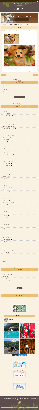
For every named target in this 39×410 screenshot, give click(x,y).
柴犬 (3, 254)
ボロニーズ (4, 228)
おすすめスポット (33, 398)
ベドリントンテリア (6, 211)
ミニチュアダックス (6, 237)
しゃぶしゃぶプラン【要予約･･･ (8, 274)
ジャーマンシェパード (6, 159)
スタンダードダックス (6, 163)
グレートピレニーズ (6, 137)
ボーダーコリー (5, 215)
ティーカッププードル (6, 174)
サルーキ (4, 150)
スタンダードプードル (6, 165)
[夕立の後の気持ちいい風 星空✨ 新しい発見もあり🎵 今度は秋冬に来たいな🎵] (27, 330)
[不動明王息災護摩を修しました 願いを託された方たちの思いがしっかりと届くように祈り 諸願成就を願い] (27, 346)
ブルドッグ (4, 204)
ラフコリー (4, 248)
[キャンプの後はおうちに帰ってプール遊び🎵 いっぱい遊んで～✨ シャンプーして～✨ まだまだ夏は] (11, 330)
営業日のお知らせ (5, 278)
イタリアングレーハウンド (7, 115)
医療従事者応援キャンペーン (12, 68)
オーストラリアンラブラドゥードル (8, 128)
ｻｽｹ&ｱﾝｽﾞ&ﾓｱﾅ (5, 85)
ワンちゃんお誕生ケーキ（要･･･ (8, 285)
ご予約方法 (21, 398)
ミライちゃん (5, 93)
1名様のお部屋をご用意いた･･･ (8, 276)
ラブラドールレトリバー (7, 250)
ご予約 (25, 398)
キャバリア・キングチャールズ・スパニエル (10, 135)
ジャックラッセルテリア (7, 161)
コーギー (4, 141)
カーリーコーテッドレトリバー (8, 130)
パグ (3, 189)
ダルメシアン (5, 167)
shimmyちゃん (5, 91)
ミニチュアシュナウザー (7, 235)
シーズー (4, 152)
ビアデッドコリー (5, 198)
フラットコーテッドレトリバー (8, 202)
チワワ (4, 172)
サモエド (4, 148)
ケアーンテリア (5, 139)
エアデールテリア (5, 122)
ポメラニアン (5, 224)
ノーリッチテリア (5, 185)
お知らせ (4, 298)
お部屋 (15, 398)
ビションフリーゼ (5, 200)
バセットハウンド (5, 191)
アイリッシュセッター (6, 111)
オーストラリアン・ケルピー (7, 124)
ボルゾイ (4, 226)
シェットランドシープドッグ (7, 154)
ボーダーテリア (5, 217)
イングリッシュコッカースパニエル (8, 117)
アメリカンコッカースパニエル (8, 113)
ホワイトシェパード (6, 230)
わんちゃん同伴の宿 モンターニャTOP (7, 24)
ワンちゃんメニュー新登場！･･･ (8, 280)
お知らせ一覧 (19, 288)
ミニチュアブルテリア (6, 243)
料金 (17, 398)
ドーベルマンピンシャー (7, 176)
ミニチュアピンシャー (6, 239)
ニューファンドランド (6, 180)
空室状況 (28, 398)
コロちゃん (4, 87)
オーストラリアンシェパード (7, 126)
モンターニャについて (4, 398)
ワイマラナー (5, 252)
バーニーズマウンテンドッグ (7, 187)
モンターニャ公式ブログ (21, 399)
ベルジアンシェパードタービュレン (8, 213)
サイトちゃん (5, 89)
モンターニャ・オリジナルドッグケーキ (20, 24)
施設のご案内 (11, 398)
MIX (3, 109)
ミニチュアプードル (6, 241)
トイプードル (5, 178)
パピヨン (4, 193)
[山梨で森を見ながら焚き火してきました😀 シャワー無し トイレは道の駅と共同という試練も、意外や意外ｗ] (11, 346)
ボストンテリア (5, 222)
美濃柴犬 (4, 261)
